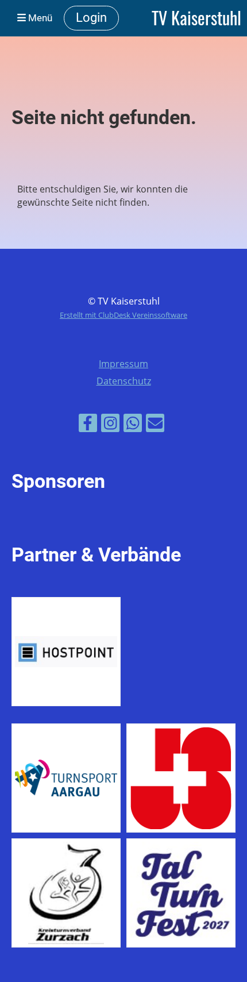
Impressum (123, 363)
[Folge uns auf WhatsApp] (133, 425)
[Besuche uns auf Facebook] (88, 425)
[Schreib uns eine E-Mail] (155, 425)
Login (91, 17)
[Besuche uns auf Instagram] (110, 425)
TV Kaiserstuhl (196, 18)
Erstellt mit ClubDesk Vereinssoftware (123, 315)
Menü (39, 18)
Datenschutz (124, 381)
